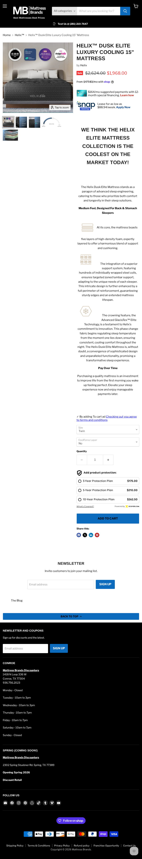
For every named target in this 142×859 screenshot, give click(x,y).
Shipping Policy (14, 845)
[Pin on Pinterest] (97, 535)
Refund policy (81, 845)
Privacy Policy (62, 845)
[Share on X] (85, 535)
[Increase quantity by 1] (108, 460)
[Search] (125, 11)
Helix (83, 65)
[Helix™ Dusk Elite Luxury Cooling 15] (8, 122)
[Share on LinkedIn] (91, 535)
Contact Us (129, 845)
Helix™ (19, 35)
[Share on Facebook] (79, 535)
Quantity (82, 451)
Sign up (105, 584)
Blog (20, 600)
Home (7, 35)
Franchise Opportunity (106, 845)
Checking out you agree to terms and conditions (107, 418)
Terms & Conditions (39, 845)
